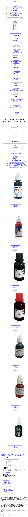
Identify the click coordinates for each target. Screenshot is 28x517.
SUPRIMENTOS (15, 73)
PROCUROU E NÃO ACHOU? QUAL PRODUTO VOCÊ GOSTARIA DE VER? (13, 455)
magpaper (17, 102)
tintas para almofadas (16, 89)
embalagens (16, 112)
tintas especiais (17, 88)
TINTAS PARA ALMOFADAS (16, 162)
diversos (16, 79)
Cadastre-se (5, 491)
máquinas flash (17, 71)
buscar (21, 18)
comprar (15, 249)
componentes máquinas (16, 69)
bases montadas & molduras (16, 61)
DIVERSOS (15, 94)
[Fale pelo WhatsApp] (8, 465)
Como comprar (6, 480)
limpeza (16, 114)
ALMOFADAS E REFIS (15, 33)
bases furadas (16, 60)
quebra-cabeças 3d (16, 105)
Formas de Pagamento (7, 481)
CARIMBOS (15, 40)
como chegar (8, 472)
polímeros (17, 80)
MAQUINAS (15, 64)
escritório (16, 113)
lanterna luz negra (16, 101)
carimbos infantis (16, 50)
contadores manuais (17, 100)
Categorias (15, 147)
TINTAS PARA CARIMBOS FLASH (17, 164)
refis (17, 39)
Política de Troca (6, 484)
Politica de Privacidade (8, 483)
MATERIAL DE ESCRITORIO (15, 107)
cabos (16, 62)
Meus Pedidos (6, 492)
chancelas (17, 51)
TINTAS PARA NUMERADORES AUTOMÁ (17, 165)
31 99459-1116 (14, 12)
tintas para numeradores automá (16, 92)
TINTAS (15, 83)
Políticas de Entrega (7, 485)
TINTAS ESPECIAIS (16, 160)
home (15, 31)
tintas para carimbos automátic (16, 90)
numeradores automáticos (16, 53)
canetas (16, 45)
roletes (16, 106)
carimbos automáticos (16, 46)
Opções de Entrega (7, 482)
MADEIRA (15, 55)
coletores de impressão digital (17, 99)
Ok (15, 145)
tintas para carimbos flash (16, 91)
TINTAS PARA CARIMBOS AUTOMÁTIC (16, 163)
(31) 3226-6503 (14, 10)
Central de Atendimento (8, 490)
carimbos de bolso (16, 48)
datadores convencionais (17, 52)
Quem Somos (6, 487)
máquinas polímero (17, 72)
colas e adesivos (16, 78)
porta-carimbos (17, 103)
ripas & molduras (16, 63)
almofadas (17, 38)
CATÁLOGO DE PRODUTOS (14, 15)
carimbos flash (17, 49)
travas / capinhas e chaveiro (16, 82)
